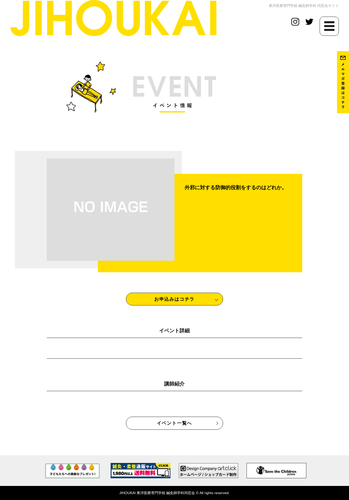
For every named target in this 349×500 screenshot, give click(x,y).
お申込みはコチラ (174, 299)
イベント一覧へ (174, 423)
